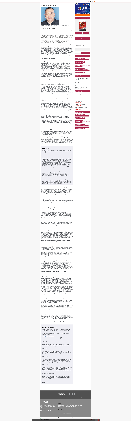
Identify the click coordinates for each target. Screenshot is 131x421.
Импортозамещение (85, 69)
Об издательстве (60, 396)
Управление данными (67, 410)
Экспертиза (51, 1)
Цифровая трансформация (79, 58)
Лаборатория (43, 31)
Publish (75, 406)
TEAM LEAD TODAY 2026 (79, 98)
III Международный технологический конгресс (82, 94)
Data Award (60, 410)
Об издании (65, 396)
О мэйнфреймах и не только (47, 343)
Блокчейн (77, 72)
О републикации (85, 396)
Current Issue (74, 1)
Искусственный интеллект (79, 124)
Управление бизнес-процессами (64, 413)
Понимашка (70, 407)
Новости (42, 1)
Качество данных (65, 411)
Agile (83, 72)
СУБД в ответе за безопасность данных (82, 85)
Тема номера (62, 1)
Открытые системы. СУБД (47, 3)
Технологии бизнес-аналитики (79, 410)
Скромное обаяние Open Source (81, 84)
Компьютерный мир (63, 405)
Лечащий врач (68, 406)
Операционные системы (79, 65)
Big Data (60, 30)
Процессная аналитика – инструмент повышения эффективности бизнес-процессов (82, 78)
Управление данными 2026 (80, 104)
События (46, 1)
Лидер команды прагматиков (48, 375)
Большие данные (56, 30)
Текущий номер (68, 1)
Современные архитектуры (80, 61)
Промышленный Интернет (79, 62)
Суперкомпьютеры (78, 59)
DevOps (80, 72)
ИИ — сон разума (78, 82)
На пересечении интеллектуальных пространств (52, 357)
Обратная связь (70, 396)
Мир (63, 30)
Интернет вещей (78, 69)
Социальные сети (86, 59)
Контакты (80, 396)
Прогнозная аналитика (79, 120)
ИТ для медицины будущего (47, 331)
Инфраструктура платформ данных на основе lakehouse (82, 88)
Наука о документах (46, 350)
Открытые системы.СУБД (75, 405)
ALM (50, 30)
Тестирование (66, 30)
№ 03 (56, 3)
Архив (79, 1)
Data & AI (59, 411)
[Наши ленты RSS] (94, 1)
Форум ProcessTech (78, 101)
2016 (53, 3)
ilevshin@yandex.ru (51, 386)
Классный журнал (62, 407)
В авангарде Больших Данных (48, 336)
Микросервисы (87, 65)
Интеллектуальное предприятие (76, 411)
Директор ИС (61, 406)
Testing (70, 30)
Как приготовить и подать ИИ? (80, 81)
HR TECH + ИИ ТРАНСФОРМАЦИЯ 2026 (82, 108)
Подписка (56, 1)
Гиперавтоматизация (79, 70)
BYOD (52, 30)
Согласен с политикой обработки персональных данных (83, 49)
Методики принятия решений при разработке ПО (52, 365)
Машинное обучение (78, 66)
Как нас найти (76, 396)
